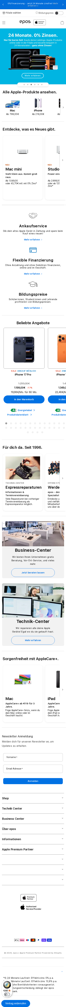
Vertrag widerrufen (15, 1003)
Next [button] (63, 4)
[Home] (25, 21)
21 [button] (39, 428)
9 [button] (44, 424)
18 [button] (25, 428)
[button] (4, 22)
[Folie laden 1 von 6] (24, 84)
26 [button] (63, 428)
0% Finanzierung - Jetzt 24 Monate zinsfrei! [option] (33, 4)
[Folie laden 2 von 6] (27, 84)
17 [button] (20, 428)
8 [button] (39, 424)
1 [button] (6, 424)
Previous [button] (3, 4)
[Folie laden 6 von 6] (42, 84)
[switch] (7, 994)
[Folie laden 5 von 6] (38, 84)
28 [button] (32, 433)
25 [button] (59, 428)
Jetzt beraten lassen (32, 572)
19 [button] (30, 428)
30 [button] (42, 433)
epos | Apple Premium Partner (27, 953)
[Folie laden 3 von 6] (31, 84)
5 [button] (25, 424)
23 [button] (49, 428)
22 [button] (44, 428)
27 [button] (27, 433)
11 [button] (54, 424)
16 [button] (15, 428)
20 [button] (35, 428)
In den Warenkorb (24, 399)
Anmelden (33, 781)
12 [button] (59, 424)
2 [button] (10, 424)
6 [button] (30, 424)
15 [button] (10, 428)
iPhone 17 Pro (23, 374)
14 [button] (6, 428)
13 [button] (63, 424)
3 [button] (15, 424)
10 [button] (49, 424)
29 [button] (37, 433)
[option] (12, 106)
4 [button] (20, 424)
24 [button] (54, 428)
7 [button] (35, 424)
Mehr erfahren (33, 75)
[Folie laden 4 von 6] (35, 84)
